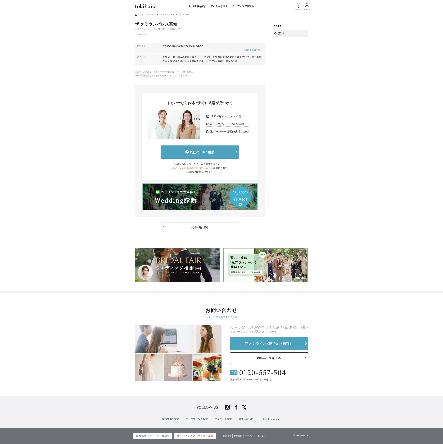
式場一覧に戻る (199, 227)
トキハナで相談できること (220, 317)
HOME (140, 14)
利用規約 (238, 436)
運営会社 (227, 436)
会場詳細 (279, 33)
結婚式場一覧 (151, 14)
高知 (160, 14)
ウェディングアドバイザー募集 (195, 435)
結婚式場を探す (197, 6)
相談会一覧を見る (269, 358)
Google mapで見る (253, 50)
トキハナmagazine (270, 419)
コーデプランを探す (197, 419)
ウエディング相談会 (243, 6)
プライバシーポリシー (255, 436)
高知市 (167, 14)
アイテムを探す (219, 6)
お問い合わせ (246, 419)
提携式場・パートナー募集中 (153, 435)
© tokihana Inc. (301, 435)
